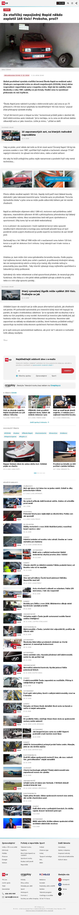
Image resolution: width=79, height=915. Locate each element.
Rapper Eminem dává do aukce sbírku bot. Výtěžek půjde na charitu (25, 465)
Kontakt (42, 883)
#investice (53, 433)
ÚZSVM (7, 9)
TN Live (61, 3)
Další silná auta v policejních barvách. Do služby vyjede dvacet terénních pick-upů (53, 810)
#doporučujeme (10, 436)
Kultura (4, 863)
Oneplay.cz (55, 385)
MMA (41, 863)
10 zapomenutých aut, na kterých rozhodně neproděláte (47, 133)
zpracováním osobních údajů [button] (42, 365)
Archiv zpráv (6, 883)
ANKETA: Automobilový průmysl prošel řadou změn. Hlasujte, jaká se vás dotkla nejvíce (49, 746)
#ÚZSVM (7, 433)
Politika (4, 853)
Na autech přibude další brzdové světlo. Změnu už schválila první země (48, 502)
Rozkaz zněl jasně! (27, 861)
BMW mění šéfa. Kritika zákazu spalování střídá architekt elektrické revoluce (53, 822)
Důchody (5, 850)
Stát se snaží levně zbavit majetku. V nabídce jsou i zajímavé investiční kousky (64, 412)
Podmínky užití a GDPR (47, 886)
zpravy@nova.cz (11, 897)
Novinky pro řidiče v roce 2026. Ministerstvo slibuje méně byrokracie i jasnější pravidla (47, 605)
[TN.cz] (5, 3)
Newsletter (6, 889)
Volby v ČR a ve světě (9, 847)
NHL (41, 860)
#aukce (16, 433)
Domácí (26, 537)
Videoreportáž (29, 614)
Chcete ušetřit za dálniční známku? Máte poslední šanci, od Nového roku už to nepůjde (49, 566)
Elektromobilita (29, 627)
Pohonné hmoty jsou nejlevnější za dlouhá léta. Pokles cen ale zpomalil (48, 515)
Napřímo (24, 850)
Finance (5, 856)
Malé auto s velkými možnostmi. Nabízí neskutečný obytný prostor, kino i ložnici (50, 553)
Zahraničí (27, 499)
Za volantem (28, 524)
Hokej (41, 853)
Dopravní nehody (64, 853)
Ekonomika (27, 511)
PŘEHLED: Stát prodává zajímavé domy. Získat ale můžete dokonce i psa (39, 412)
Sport (23, 889)
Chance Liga (44, 850)
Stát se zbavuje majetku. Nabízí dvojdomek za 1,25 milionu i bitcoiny (14, 412)
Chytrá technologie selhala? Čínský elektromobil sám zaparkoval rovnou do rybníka (46, 771)
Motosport (24, 892)
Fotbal (42, 847)
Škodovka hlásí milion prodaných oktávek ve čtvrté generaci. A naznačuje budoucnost (45, 643)
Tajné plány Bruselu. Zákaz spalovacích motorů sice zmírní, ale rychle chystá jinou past (48, 797)
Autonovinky (38, 550)
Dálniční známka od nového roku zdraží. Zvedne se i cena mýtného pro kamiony (47, 541)
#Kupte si (23, 436)
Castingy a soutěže (46, 895)
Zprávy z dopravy (64, 850)
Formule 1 (24, 895)
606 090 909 (10, 894)
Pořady (23, 880)
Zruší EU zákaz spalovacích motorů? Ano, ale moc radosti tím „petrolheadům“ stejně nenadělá (48, 758)
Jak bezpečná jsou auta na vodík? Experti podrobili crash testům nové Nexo (51, 733)
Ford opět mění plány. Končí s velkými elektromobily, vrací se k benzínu (49, 694)
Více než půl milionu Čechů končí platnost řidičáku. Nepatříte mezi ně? (45, 579)
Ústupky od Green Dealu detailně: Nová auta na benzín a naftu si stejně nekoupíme (47, 707)
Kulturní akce (62, 860)
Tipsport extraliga (46, 856)
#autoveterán (40, 433)
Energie (4, 860)
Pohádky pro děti (26, 886)
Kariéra (42, 889)
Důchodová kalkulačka (66, 856)
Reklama (42, 880)
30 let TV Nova (45, 898)
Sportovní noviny (26, 858)
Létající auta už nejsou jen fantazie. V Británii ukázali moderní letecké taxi (45, 784)
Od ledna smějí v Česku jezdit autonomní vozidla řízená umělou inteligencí (47, 618)
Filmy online (25, 883)
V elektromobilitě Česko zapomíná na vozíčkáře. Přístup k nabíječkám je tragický (48, 682)
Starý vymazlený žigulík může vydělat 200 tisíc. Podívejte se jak (49, 293)
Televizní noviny (26, 847)
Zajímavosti (28, 486)
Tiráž (3, 886)
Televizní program (46, 892)
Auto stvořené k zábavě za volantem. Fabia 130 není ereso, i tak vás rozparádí (53, 590)
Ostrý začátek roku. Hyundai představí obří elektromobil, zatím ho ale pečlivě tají (47, 656)
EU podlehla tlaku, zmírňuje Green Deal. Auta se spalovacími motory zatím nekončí (49, 720)
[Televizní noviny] (10, 385)
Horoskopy (61, 847)
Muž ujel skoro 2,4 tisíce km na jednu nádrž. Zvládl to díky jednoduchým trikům (48, 489)
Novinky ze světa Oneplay (29, 898)
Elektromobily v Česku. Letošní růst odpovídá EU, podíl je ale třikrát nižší (49, 630)
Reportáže (24, 865)
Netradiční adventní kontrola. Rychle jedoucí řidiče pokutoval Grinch (45, 669)
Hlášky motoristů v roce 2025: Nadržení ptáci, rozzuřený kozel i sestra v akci (47, 528)
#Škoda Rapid (27, 433)
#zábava (63, 433)
